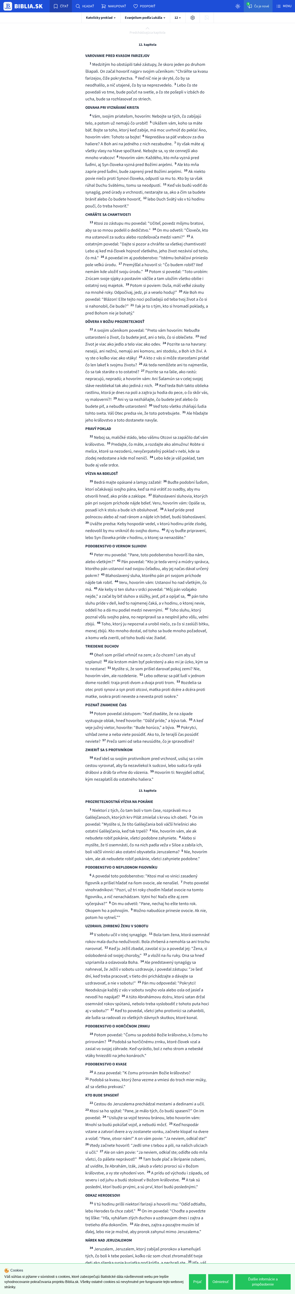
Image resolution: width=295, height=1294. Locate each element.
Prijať (197, 1282)
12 (176, 17)
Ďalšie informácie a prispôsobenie (263, 1281)
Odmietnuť (221, 1282)
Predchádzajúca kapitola (147, 32)
